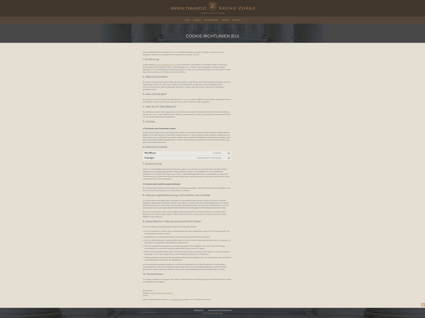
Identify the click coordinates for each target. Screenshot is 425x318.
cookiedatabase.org (177, 300)
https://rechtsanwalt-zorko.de (167, 65)
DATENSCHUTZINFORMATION (220, 310)
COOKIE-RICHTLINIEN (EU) (212, 313)
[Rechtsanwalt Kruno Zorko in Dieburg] (212, 6)
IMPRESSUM (198, 310)
